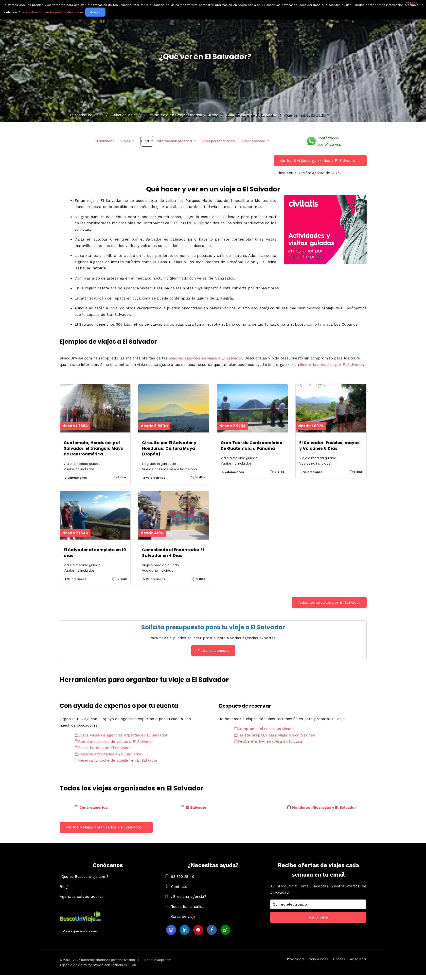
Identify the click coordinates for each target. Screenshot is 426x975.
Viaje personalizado (218, 141)
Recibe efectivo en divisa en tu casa (270, 741)
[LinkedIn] (185, 930)
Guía (145, 141)
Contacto (179, 886)
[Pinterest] (198, 930)
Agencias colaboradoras (82, 896)
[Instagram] (171, 930)
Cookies (339, 959)
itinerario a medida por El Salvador (331, 364)
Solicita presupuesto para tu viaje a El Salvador (213, 627)
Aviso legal (358, 959)
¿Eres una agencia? (188, 896)
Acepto (95, 12)
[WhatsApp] (225, 930)
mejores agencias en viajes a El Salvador (205, 358)
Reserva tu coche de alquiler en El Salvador (118, 760)
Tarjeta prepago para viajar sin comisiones (276, 735)
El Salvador (104, 141)
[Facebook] (212, 930)
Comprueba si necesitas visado (266, 729)
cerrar (411, 3)
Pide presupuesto (213, 650)
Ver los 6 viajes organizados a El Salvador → (320, 160)
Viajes (125, 141)
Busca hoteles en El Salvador (104, 748)
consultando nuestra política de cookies (53, 12)
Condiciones (318, 959)
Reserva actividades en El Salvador (110, 754)
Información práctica (174, 141)
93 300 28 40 (182, 876)
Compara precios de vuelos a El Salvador (115, 741)
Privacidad (295, 959)
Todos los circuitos (187, 906)
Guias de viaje (183, 916)
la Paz (198, 223)
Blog (64, 886)
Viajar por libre (253, 141)
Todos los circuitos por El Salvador (329, 602)
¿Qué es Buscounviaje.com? (84, 876)
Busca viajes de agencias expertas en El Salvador (123, 735)
